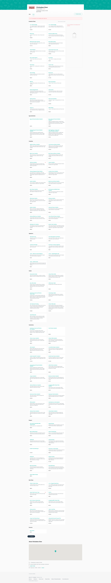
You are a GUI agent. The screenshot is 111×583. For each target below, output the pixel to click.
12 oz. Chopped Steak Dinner (54, 483)
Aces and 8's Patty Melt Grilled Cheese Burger (35, 424)
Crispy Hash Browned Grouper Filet (55, 518)
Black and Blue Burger (33, 431)
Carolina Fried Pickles (33, 244)
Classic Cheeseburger (52, 431)
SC (31, 577)
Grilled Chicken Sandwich (53, 365)
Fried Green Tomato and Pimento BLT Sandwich (35, 329)
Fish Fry (50, 492)
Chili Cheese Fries (33, 236)
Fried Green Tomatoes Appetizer (54, 244)
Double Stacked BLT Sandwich (35, 356)
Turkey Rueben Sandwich (53, 411)
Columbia (34, 577)
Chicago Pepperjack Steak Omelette (36, 171)
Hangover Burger (52, 456)
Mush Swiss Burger (33, 465)
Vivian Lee (31, 107)
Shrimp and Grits (33, 98)
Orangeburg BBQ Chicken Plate (54, 500)
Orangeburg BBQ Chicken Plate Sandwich (54, 386)
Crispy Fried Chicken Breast (35, 518)
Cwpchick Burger (51, 439)
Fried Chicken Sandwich (53, 328)
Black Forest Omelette (34, 153)
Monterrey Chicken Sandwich (54, 376)
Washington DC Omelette (34, 224)
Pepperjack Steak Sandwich (53, 394)
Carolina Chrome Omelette (53, 171)
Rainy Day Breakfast (52, 81)
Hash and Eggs (32, 72)
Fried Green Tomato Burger (53, 448)
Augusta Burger (51, 423)
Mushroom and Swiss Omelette (54, 181)
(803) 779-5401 (38, 11)
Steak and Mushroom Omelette (35, 216)
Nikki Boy (31, 81)
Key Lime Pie (32, 530)
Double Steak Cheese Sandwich (54, 356)
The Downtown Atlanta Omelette (54, 144)
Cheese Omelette (52, 162)
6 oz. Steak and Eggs (33, 24)
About (33, 14)
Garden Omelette (33, 181)
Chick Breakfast (32, 49)
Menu (30, 14)
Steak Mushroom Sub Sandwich (54, 402)
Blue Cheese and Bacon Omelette (54, 153)
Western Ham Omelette (53, 224)
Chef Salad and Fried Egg (34, 303)
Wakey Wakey (51, 107)
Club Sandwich (32, 347)
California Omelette (33, 162)
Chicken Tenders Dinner (34, 483)
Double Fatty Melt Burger (34, 448)
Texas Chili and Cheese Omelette (54, 216)
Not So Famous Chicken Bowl (35, 500)
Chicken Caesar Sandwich (34, 338)
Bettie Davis (32, 33)
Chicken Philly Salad (52, 303)
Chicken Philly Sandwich (53, 338)
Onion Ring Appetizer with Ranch (54, 236)
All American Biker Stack (53, 33)
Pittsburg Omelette (52, 198)
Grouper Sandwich (33, 376)
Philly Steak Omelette (33, 198)
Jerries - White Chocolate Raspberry (36, 253)
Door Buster (51, 57)
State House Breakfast (53, 98)
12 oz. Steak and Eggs (52, 24)
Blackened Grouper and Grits (35, 41)
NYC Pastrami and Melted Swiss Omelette (54, 190)
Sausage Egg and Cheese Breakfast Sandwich (36, 366)
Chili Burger (32, 439)
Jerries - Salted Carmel (34, 261)
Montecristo (51, 72)
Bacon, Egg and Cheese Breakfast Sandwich (54, 120)
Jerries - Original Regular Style (54, 253)
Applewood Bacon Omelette (35, 144)
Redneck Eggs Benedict (34, 89)
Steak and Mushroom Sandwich (35, 385)
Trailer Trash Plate (52, 509)
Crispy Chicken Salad (52, 274)
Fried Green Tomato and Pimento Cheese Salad (35, 293)
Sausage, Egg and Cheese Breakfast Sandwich (36, 131)
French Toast (51, 64)
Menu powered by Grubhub (61, 21)
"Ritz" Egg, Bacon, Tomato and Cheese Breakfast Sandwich (54, 131)
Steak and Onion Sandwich (34, 411)
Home (30, 577)
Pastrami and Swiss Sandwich (35, 394)
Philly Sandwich (32, 402)
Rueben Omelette (33, 207)
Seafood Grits (51, 89)
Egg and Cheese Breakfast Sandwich (36, 119)
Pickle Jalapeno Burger (34, 474)
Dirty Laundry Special (33, 57)
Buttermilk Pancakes (52, 41)
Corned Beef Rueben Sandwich (54, 347)
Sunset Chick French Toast (53, 49)
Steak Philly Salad (33, 314)
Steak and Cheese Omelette (53, 207)
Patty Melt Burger (52, 465)
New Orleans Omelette (34, 189)
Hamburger (32, 456)
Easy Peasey (32, 64)
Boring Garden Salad (33, 274)
